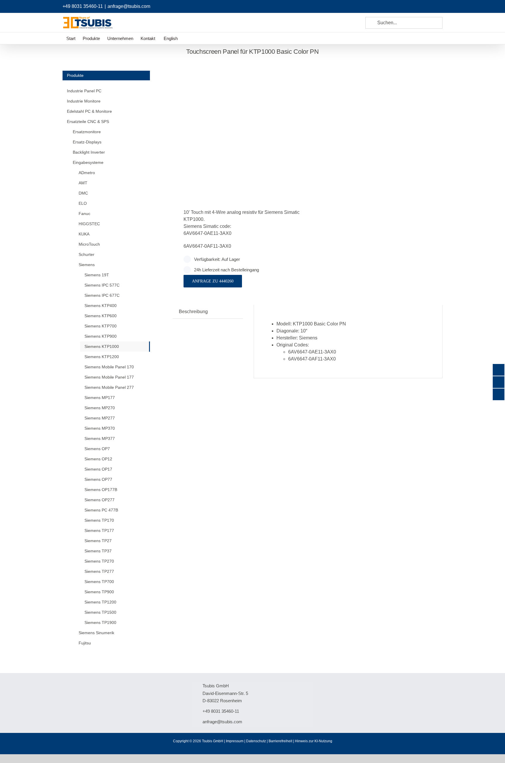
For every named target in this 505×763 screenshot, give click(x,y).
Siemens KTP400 (100, 305)
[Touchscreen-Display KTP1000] (237, 126)
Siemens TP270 (99, 561)
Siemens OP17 (98, 469)
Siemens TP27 (98, 540)
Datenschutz (256, 741)
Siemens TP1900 (100, 622)
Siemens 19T (96, 275)
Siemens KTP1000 (101, 346)
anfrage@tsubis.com (129, 6)
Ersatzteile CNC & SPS (88, 121)
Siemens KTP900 (100, 336)
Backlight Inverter (89, 152)
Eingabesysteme (88, 162)
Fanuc (84, 213)
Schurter (86, 254)
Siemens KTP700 (100, 326)
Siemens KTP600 (100, 315)
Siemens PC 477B (101, 510)
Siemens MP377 (99, 438)
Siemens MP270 (99, 407)
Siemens (87, 264)
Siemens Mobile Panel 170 (109, 367)
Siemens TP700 (99, 581)
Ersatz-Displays (87, 142)
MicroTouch (89, 244)
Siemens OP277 (99, 499)
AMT (83, 183)
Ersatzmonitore (87, 131)
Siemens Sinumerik (96, 632)
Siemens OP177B (100, 489)
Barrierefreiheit (280, 741)
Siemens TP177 (99, 530)
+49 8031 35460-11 (83, 6)
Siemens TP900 (99, 591)
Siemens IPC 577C (102, 285)
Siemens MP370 (99, 428)
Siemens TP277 (99, 571)
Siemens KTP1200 (101, 356)
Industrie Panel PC (84, 91)
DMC (83, 193)
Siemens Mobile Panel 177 (109, 377)
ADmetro (87, 172)
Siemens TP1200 (100, 602)
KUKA (84, 234)
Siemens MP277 (99, 418)
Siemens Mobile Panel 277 (109, 387)
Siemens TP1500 (100, 612)
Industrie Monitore (84, 101)
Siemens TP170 (99, 520)
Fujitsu (85, 643)
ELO (83, 203)
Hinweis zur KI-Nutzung (313, 741)
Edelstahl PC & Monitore (89, 111)
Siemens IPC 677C (102, 295)
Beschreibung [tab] (193, 311)
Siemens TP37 (98, 551)
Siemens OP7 (97, 448)
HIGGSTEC (89, 223)
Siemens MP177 (99, 397)
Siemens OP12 (98, 459)
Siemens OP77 (98, 479)
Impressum (234, 741)
